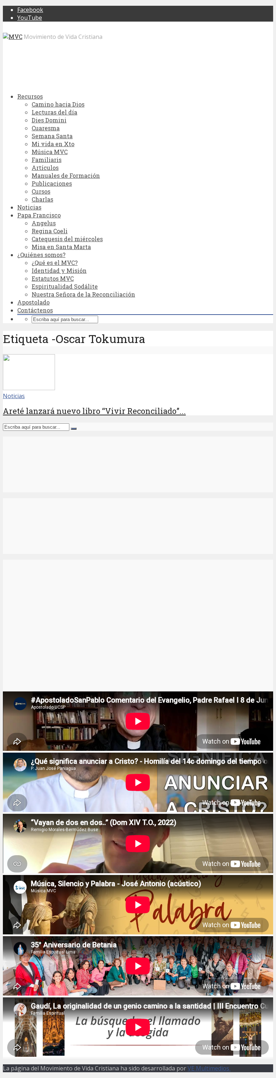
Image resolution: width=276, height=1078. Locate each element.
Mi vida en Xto (53, 144)
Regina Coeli (50, 231)
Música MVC (50, 151)
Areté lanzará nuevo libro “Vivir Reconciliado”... (94, 411)
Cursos (41, 191)
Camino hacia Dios (58, 104)
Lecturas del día (54, 112)
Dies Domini (49, 120)
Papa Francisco (39, 215)
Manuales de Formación (66, 175)
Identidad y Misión (59, 270)
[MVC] (12, 36)
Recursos (30, 96)
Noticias (29, 207)
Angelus (44, 223)
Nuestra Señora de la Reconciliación (83, 294)
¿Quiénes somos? (41, 254)
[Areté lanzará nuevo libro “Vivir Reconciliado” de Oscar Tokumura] (29, 388)
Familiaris (46, 159)
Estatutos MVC (53, 278)
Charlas (42, 199)
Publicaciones (52, 183)
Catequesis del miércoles (67, 239)
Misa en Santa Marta (61, 247)
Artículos (45, 167)
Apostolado (33, 302)
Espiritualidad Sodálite (65, 286)
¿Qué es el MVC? (55, 262)
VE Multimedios (209, 1068)
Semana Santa (52, 136)
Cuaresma (46, 128)
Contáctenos (35, 310)
